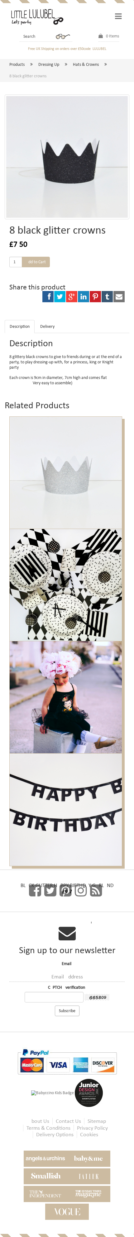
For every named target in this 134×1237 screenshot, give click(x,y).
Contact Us (68, 1121)
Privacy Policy (92, 1128)
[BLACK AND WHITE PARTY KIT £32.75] (67, 578)
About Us (38, 1121)
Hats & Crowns (86, 64)
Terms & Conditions (48, 1128)
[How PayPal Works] (67, 1061)
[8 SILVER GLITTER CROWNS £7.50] (67, 466)
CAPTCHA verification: (67, 987)
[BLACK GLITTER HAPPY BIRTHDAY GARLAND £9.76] (67, 803)
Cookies (89, 1134)
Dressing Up (48, 64)
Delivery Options (55, 1134)
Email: (67, 963)
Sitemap (97, 1121)
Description (20, 326)
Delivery (47, 326)
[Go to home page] (37, 16)
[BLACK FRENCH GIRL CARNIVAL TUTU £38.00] (67, 691)
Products (17, 64)
